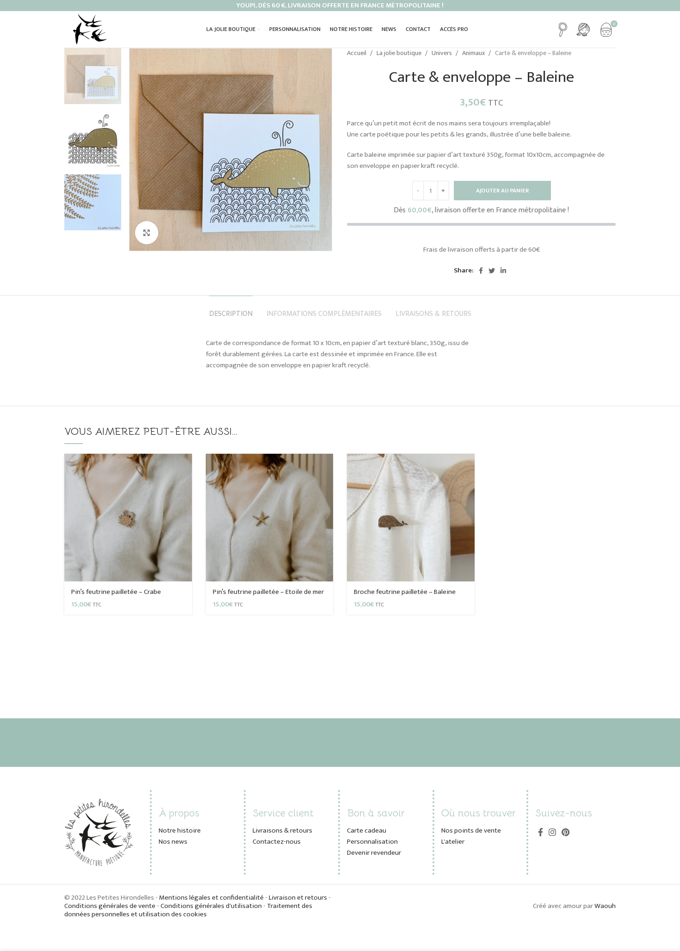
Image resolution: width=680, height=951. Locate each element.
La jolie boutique (400, 53)
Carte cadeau (366, 830)
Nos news (173, 841)
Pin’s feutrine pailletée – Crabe (116, 592)
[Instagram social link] (552, 832)
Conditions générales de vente (109, 906)
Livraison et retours (298, 897)
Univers (442, 53)
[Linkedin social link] (503, 271)
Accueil (357, 53)
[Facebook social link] (481, 271)
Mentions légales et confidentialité (212, 897)
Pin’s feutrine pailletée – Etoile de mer (268, 592)
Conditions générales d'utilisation (211, 906)
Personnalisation (372, 841)
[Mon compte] (583, 29)
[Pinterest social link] (565, 832)
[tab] (231, 309)
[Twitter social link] (492, 271)
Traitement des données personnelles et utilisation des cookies (188, 910)
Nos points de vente (471, 830)
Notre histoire (180, 830)
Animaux (474, 53)
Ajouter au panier (502, 190)
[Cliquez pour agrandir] (146, 232)
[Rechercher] (563, 29)
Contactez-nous (277, 841)
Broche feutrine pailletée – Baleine (405, 592)
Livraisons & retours (282, 830)
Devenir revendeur (374, 852)
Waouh (605, 906)
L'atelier (452, 841)
